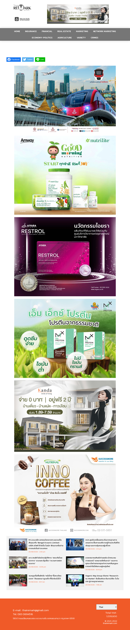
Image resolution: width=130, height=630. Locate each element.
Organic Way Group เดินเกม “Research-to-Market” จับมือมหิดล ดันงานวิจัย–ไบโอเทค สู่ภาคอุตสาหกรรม (102, 578)
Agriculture (65, 37)
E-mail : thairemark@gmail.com (31, 610)
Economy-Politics (42, 37)
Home (17, 31)
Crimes (94, 37)
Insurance (31, 31)
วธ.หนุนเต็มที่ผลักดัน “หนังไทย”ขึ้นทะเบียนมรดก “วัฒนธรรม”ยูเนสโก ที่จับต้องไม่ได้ (45, 577)
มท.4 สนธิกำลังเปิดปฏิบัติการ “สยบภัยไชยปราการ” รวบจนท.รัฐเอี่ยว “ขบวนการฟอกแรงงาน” (45, 560)
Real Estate (64, 31)
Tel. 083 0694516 (23, 614)
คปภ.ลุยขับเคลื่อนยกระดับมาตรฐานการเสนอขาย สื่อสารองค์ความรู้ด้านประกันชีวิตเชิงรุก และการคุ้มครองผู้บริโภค (102, 542)
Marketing (82, 31)
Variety (81, 37)
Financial (47, 31)
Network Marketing (104, 31)
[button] (78, 14)
